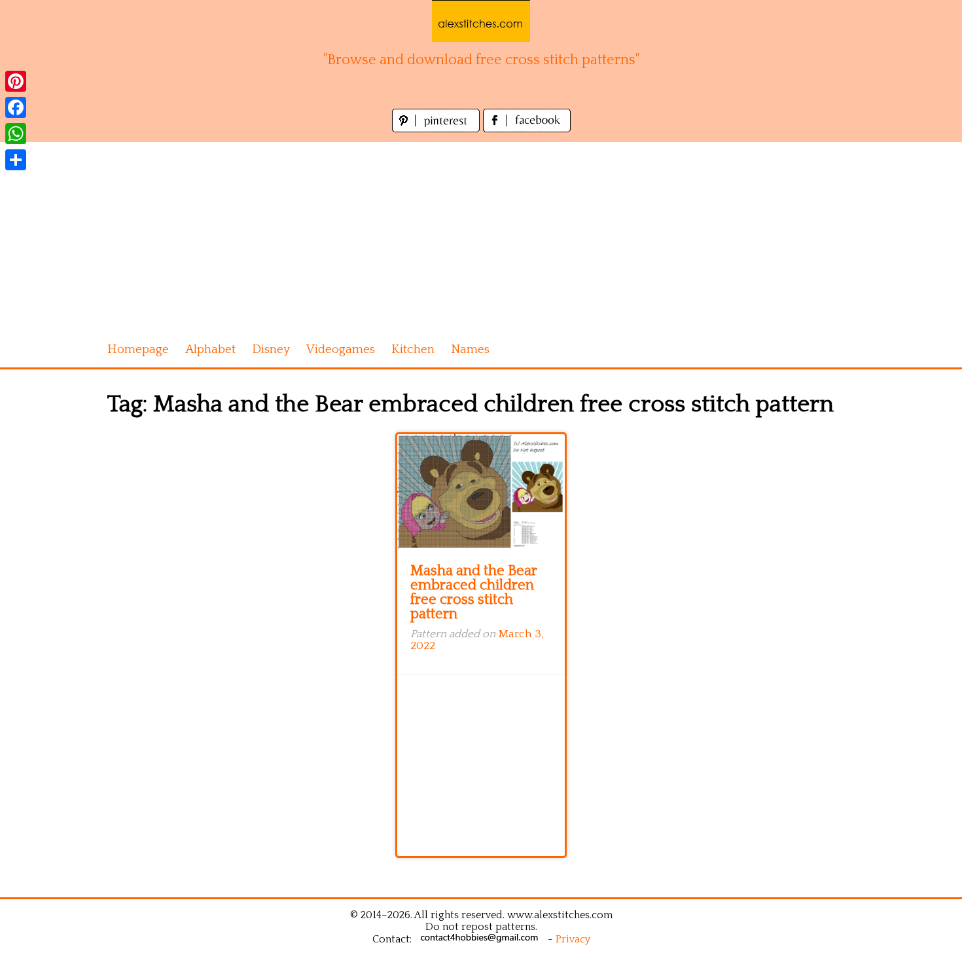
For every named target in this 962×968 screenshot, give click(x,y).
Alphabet (210, 349)
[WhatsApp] (16, 134)
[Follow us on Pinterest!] (437, 129)
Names (470, 349)
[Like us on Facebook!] (527, 129)
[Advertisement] (481, 234)
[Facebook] (16, 107)
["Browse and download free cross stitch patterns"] (481, 21)
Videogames (340, 349)
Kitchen (413, 349)
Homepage (138, 349)
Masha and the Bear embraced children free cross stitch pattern (473, 592)
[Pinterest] (16, 81)
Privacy (573, 939)
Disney (271, 349)
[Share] (16, 160)
